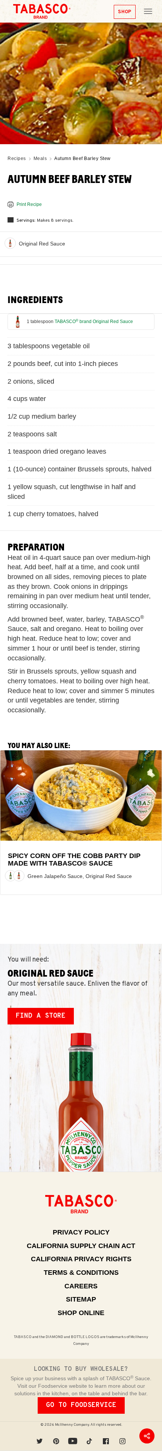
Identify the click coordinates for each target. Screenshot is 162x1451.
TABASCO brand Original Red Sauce (94, 321)
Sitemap (81, 1299)
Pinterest (56, 1435)
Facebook (105, 1435)
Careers (81, 1286)
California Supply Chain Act (81, 1246)
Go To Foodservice (81, 1405)
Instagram (122, 1435)
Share (146, 1435)
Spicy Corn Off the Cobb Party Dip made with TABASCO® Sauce (74, 859)
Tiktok (89, 1435)
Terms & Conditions (81, 1272)
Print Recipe (29, 204)
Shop (124, 12)
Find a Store (41, 1016)
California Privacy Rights (81, 1259)
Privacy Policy (81, 1232)
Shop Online (81, 1313)
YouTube (72, 1435)
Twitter (39, 1435)
